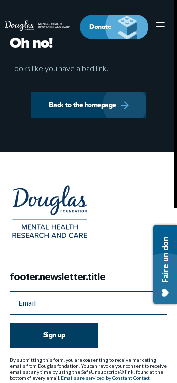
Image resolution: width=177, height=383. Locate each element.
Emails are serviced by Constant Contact (105, 377)
